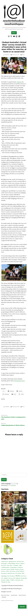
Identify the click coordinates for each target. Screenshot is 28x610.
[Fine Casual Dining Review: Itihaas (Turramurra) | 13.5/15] (7, 523)
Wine (9, 582)
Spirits (8, 580)
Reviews (3, 580)
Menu (14, 32)
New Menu (18, 573)
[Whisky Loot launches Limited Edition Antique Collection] (20, 523)
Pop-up (10, 578)
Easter (8, 569)
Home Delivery (20, 571)
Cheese (18, 563)
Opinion (6, 578)
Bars (22, 561)
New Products (11, 576)
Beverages (4, 563)
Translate (13, 485)
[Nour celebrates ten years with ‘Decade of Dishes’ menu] (7, 497)
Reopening (24, 578)
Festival (17, 569)
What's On (4, 582)
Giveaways (13, 571)
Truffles (12, 580)
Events (12, 569)
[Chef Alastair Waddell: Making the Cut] (20, 510)
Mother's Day (11, 573)
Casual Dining (11, 563)
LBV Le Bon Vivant (5, 595)
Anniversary (4, 561)
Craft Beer (20, 567)
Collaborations (5, 567)
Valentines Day (19, 580)
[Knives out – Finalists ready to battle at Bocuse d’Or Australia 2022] (7, 536)
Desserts (3, 569)
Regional (18, 578)
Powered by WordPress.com (7, 600)
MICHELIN (4, 597)
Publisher (7, 54)
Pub (14, 578)
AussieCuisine (14, 595)
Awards (19, 561)
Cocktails (15, 565)
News (23, 54)
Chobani (19, 82)
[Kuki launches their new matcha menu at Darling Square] (20, 497)
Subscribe (22, 606)
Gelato (7, 571)
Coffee (20, 565)
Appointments (12, 561)
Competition (13, 567)
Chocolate (9, 565)
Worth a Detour (22, 595)
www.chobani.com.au (19, 381)
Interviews (4, 573)
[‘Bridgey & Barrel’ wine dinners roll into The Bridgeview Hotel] (7, 510)
